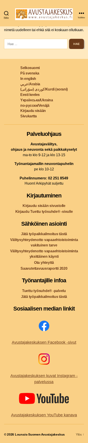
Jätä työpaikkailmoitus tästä (44, 234)
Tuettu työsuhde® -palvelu (44, 291)
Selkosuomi (30, 68)
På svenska (29, 73)
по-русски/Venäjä (34, 105)
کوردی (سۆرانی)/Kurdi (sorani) (43, 89)
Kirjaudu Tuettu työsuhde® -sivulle (44, 211)
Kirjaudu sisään (33, 111)
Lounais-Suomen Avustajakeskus (40, 434)
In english (28, 79)
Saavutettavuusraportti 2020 (44, 268)
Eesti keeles (30, 95)
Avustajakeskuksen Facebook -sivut (44, 342)
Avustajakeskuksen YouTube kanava (44, 415)
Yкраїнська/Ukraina (36, 100)
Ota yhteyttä (44, 262)
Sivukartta (28, 116)
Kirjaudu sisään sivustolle (44, 206)
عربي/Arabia (30, 84)
